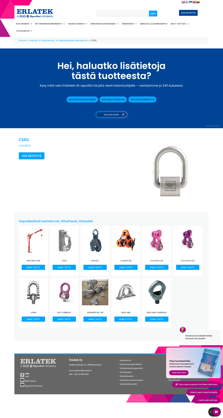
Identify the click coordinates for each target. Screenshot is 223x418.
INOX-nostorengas (157, 312)
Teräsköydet (125, 372)
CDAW (33, 312)
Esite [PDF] (24, 145)
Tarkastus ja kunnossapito (131, 380)
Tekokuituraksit (127, 376)
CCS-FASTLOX (156, 260)
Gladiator (126, 260)
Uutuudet (86, 221)
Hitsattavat (69, 221)
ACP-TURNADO (64, 312)
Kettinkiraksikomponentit (131, 368)
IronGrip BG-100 (95, 312)
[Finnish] (187, 2)
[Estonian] (190, 2)
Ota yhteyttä (188, 12)
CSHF (64, 260)
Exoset (95, 260)
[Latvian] (194, 2)
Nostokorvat (125, 360)
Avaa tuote (33, 267)
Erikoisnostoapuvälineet (131, 364)
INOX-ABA (125, 312)
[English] (183, 2)
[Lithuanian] (198, 2)
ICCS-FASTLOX (187, 260)
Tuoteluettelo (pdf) (128, 384)
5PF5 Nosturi (33, 260)
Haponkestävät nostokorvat (39, 221)
